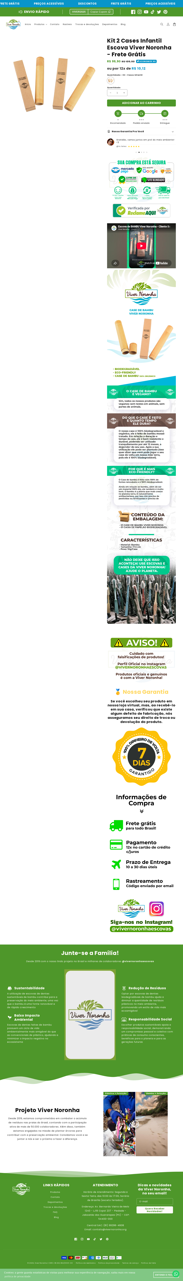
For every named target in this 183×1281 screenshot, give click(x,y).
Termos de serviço (130, 1263)
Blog (56, 1217)
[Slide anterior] (136, 152)
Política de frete (148, 1263)
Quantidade (113, 87)
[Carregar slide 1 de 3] (139, 152)
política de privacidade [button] (18, 1276)
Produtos (55, 1192)
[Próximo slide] (146, 152)
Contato (55, 1197)
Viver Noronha (41, 1263)
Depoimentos (55, 1202)
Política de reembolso (86, 1263)
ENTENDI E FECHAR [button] (166, 1275)
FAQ (55, 1212)
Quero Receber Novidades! (155, 1210)
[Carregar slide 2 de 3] (141, 152)
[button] (162, 24)
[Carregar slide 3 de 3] (144, 152)
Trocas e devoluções (55, 1207)
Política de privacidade (108, 1263)
